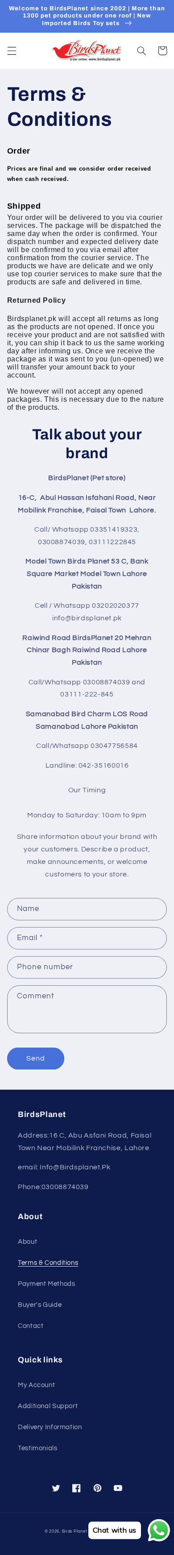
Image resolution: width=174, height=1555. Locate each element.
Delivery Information (50, 1427)
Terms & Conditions (48, 1262)
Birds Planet (74, 1531)
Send (35, 1058)
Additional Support (48, 1406)
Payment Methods (46, 1283)
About (27, 1241)
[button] (11, 50)
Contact (30, 1326)
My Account (36, 1385)
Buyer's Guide (40, 1305)
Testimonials (38, 1448)
